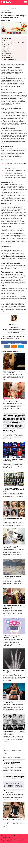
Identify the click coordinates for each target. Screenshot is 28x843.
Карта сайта (4, 837)
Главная (12, 8)
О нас (10, 837)
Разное (16, 8)
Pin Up (5, 77)
